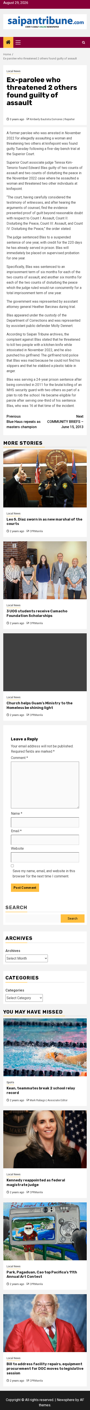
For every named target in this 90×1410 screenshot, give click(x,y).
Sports (10, 1082)
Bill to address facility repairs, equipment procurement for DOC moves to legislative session (45, 1368)
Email (16, 831)
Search (16, 907)
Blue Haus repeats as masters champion (24, 421)
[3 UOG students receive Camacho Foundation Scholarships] (45, 570)
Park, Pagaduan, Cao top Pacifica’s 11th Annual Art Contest (42, 1274)
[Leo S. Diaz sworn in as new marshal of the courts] (45, 478)
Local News (14, 71)
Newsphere (65, 1400)
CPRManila (36, 531)
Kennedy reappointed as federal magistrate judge (36, 1182)
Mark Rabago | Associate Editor (49, 1100)
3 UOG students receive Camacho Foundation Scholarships (37, 613)
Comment (19, 758)
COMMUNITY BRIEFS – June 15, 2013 (65, 421)
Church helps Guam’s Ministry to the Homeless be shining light (40, 705)
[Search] (83, 42)
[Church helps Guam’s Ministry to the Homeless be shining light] (45, 662)
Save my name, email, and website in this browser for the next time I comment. (44, 873)
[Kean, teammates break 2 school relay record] (45, 1047)
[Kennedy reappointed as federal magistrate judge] (45, 1139)
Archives (12, 951)
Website (17, 848)
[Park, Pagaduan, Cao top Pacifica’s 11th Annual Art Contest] (45, 1231)
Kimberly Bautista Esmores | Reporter (52, 119)
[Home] (8, 43)
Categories (14, 990)
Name (16, 813)
